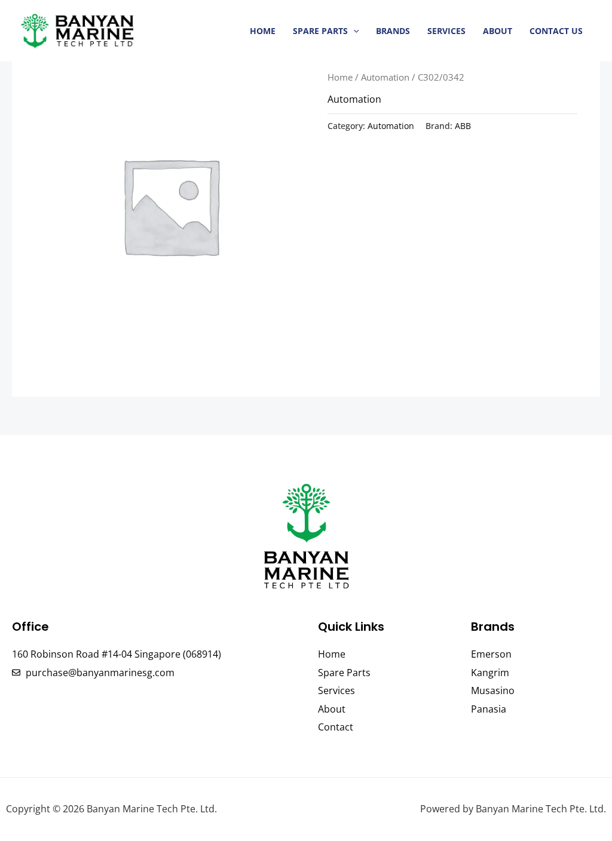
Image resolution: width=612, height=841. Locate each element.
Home (263, 30)
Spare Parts (320, 30)
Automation (385, 77)
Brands (393, 30)
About (497, 30)
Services (446, 30)
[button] (353, 30)
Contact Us (556, 30)
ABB (463, 125)
